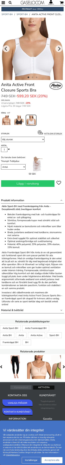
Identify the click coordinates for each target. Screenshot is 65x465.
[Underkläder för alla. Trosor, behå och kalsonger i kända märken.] (32, 2)
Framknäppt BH (10, 342)
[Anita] (56, 89)
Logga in (51, 4)
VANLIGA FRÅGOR (17, 403)
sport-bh (7, 14)
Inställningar (31, 460)
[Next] (58, 48)
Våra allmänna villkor (47, 404)
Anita (21, 335)
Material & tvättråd (12, 310)
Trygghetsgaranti (48, 401)
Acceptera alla (52, 460)
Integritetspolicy (47, 408)
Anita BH (7, 335)
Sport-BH (54, 335)
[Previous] (6, 48)
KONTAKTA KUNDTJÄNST (17, 411)
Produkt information (12, 200)
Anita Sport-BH (10, 328)
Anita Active (36, 335)
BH (26, 342)
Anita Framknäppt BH (36, 328)
